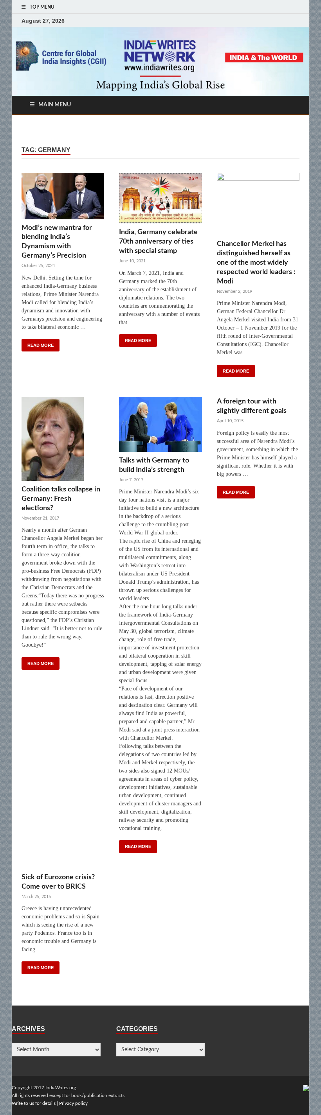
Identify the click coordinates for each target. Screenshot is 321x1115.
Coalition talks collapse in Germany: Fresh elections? (61, 499)
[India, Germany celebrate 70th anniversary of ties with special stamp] (160, 200)
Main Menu (54, 105)
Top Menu (42, 7)
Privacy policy (73, 1103)
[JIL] (306, 1087)
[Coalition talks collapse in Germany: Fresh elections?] (63, 441)
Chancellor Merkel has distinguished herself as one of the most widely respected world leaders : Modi (256, 262)
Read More (40, 345)
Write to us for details (34, 1103)
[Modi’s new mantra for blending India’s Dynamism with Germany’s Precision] (63, 198)
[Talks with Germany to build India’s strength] (160, 426)
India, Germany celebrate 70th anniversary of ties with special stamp (158, 241)
